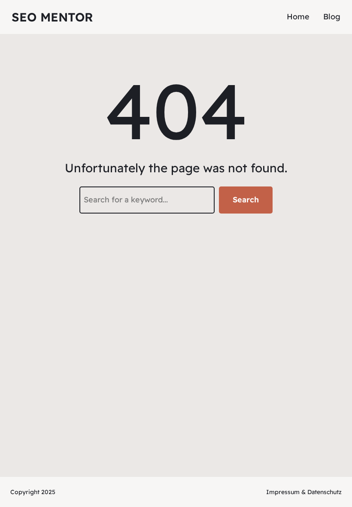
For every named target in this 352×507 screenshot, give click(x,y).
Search (246, 200)
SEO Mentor (52, 16)
